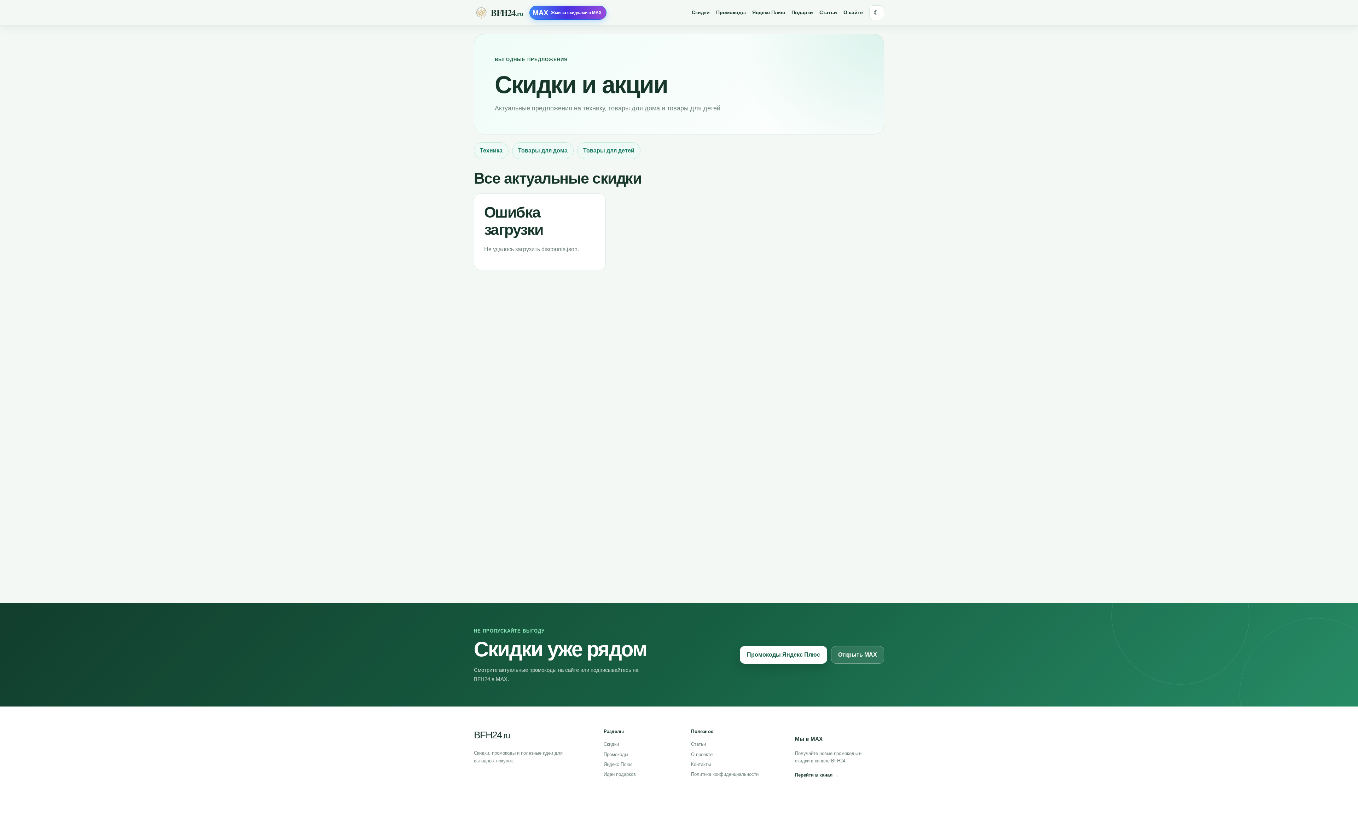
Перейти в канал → (816, 775)
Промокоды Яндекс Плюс (783, 655)
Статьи (828, 12)
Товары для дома (543, 151)
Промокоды (731, 12)
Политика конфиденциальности (725, 774)
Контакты (701, 764)
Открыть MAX (857, 655)
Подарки (802, 12)
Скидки (701, 12)
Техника (491, 151)
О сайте (853, 12)
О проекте (702, 754)
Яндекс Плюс (768, 12)
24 (492, 735)
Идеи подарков (620, 774)
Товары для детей (608, 151)
